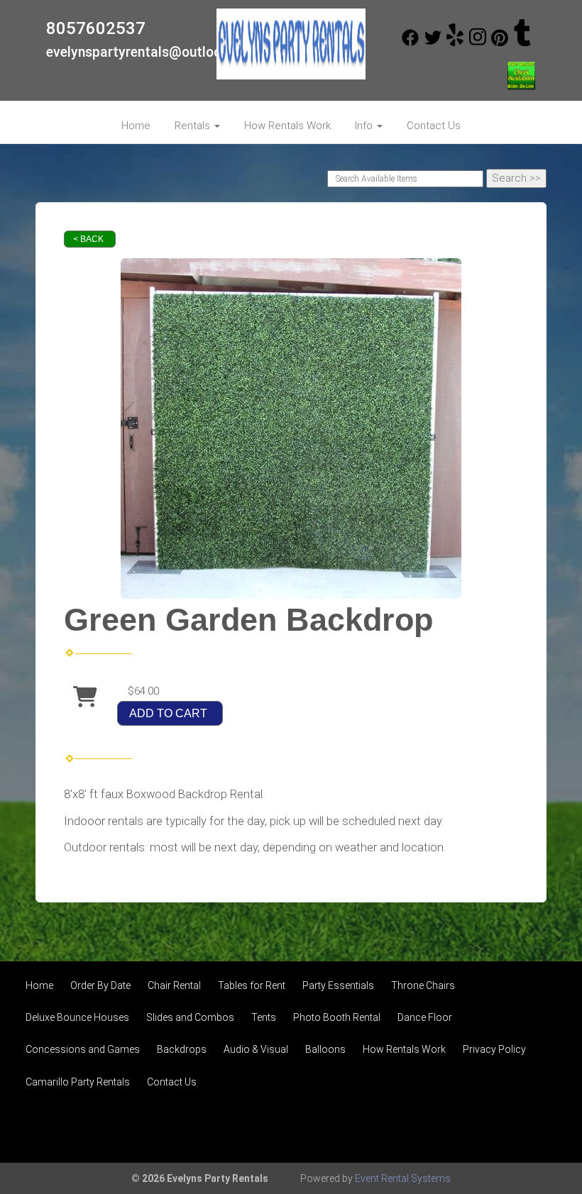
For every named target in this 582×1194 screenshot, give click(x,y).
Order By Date (100, 985)
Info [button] (365, 125)
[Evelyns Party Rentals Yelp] (454, 42)
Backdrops (182, 1049)
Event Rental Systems (403, 1178)
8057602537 (96, 28)
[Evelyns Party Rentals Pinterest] (499, 42)
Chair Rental (174, 985)
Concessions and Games (83, 1049)
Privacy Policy (494, 1049)
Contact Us (434, 125)
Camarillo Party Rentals (78, 1082)
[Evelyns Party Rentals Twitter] (432, 42)
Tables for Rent (251, 985)
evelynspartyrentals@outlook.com (153, 52)
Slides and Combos (190, 1017)
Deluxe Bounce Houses (77, 1017)
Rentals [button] (194, 125)
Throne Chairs (423, 985)
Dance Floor (424, 1017)
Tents (263, 1017)
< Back (88, 239)
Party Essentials (338, 985)
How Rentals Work (287, 125)
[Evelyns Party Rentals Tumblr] (522, 42)
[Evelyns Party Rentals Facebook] (410, 42)
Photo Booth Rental (336, 1017)
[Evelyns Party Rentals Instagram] (477, 42)
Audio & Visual (256, 1049)
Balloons (325, 1049)
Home (135, 125)
